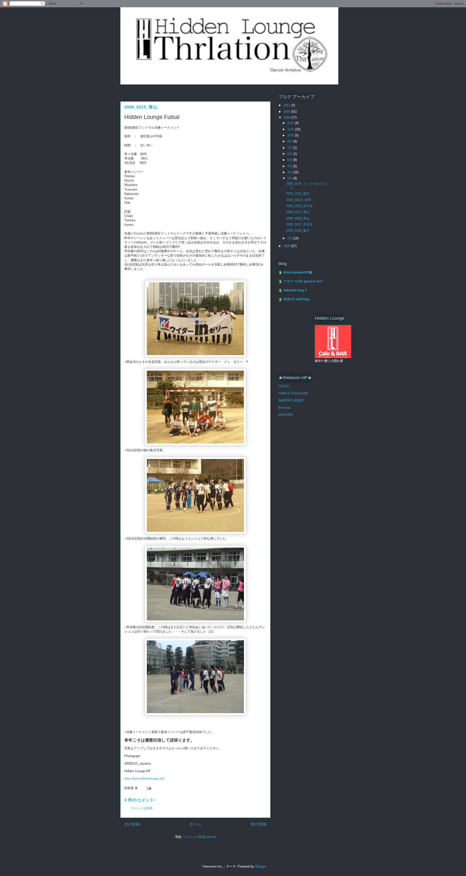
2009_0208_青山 (297, 218)
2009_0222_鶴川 (297, 193)
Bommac (284, 407)
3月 (290, 172)
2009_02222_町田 (298, 200)
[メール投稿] (148, 788)
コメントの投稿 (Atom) (199, 837)
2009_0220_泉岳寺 (299, 206)
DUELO (283, 386)
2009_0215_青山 (297, 212)
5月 (290, 160)
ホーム (195, 824)
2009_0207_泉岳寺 (299, 224)
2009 (287, 117)
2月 (290, 178)
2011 (287, 105)
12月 (291, 123)
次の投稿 (132, 824)
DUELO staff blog (296, 299)
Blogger (260, 866)
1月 (290, 238)
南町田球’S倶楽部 (290, 400)
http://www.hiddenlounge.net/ (144, 778)
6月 (290, 154)
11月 (291, 129)
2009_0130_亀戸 (297, 230)
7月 (290, 148)
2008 (287, 246)
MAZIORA (285, 415)
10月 (291, 135)
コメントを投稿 (141, 808)
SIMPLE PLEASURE (293, 393)
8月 (290, 141)
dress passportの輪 (297, 272)
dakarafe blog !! (295, 290)
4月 (290, 166)
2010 (287, 111)
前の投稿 (258, 824)
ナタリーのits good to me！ (303, 281)
